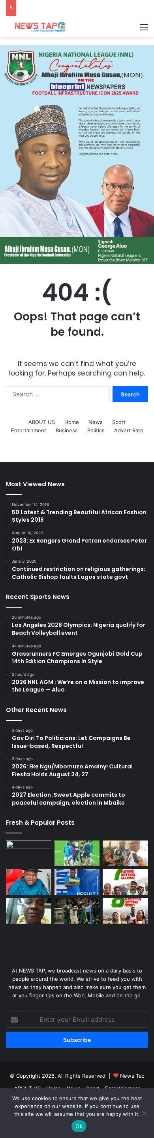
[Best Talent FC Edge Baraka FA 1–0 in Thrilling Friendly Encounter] (77, 882)
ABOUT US (41, 422)
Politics (96, 430)
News (95, 422)
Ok (79, 1126)
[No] (144, 1113)
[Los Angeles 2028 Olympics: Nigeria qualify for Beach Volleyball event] (28, 853)
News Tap (132, 1076)
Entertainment (28, 430)
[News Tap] (37, 27)
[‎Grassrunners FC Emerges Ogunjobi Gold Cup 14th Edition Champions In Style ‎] (77, 853)
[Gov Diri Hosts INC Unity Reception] (28, 882)
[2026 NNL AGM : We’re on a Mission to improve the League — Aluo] (125, 853)
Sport (119, 422)
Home (71, 422)
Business (67, 430)
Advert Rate (128, 430)
